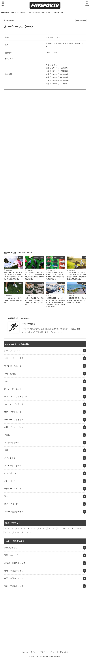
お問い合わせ (63, 652)
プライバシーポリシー (48, 652)
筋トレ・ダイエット (13, 389)
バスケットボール (12, 443)
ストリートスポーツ (13, 466)
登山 (6, 496)
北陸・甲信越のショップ (14, 571)
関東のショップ (11, 548)
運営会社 (34, 652)
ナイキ (52, 528)
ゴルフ (7, 381)
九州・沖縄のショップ (13, 586)
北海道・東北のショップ (14, 563)
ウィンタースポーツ (13, 366)
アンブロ (32, 528)
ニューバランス (64, 528)
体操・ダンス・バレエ (13, 427)
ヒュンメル (77, 528)
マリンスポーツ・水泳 (13, 358)
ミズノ (17, 532)
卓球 (6, 450)
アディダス (21, 528)
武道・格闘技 (10, 374)
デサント (43, 528)
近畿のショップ (11, 555)
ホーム (25, 652)
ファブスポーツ (40, 656)
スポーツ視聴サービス (13, 512)
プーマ (8, 532)
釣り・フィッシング (13, 351)
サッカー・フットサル (13, 419)
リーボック (27, 532)
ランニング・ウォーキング (15, 396)
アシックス (9, 528)
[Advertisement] (45, 160)
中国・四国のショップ (13, 578)
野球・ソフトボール (13, 412)
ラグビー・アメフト (13, 488)
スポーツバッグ (11, 504)
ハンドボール (10, 473)
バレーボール (10, 481)
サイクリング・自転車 (13, 404)
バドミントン (10, 458)
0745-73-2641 (51, 53)
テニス (7, 435)
